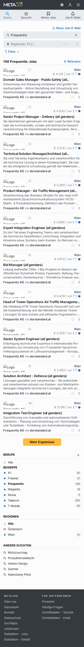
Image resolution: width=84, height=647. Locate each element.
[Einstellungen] (62, 5)
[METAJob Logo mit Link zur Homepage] (13, 5)
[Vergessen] (73, 97)
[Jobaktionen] (79, 97)
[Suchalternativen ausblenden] (78, 455)
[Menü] (78, 5)
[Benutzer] (70, 5)
